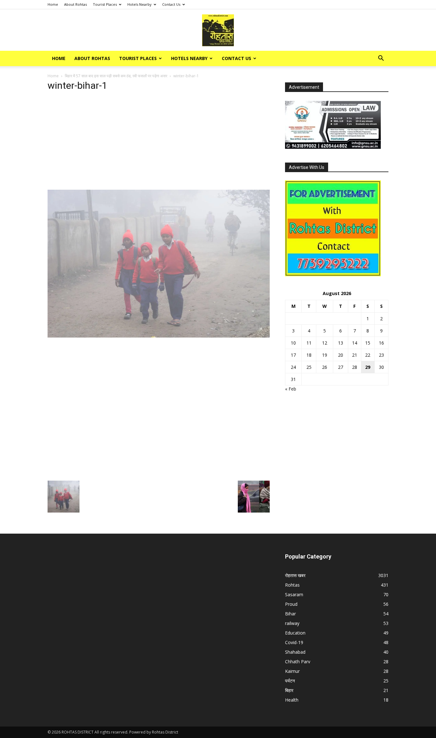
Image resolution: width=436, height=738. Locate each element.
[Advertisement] (159, 142)
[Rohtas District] (218, 30)
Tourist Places (105, 4)
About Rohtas (75, 4)
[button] (380, 59)
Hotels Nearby (139, 4)
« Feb (290, 389)
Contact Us (171, 4)
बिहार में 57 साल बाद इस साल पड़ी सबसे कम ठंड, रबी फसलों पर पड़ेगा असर (116, 76)
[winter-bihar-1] (159, 336)
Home (53, 4)
